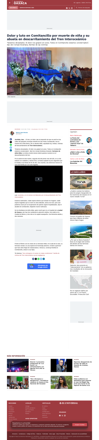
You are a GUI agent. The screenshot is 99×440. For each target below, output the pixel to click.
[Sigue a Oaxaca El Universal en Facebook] (67, 8)
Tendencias (12, 417)
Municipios (11, 411)
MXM (32, 7)
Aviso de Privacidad (59, 426)
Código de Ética (31, 433)
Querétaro (28, 411)
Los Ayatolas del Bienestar (76, 162)
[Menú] (9, 2)
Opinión (73, 132)
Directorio (14, 433)
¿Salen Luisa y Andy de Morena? (77, 153)
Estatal (10, 406)
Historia (68, 433)
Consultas (45, 417)
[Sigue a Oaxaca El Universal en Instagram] (72, 8)
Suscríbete (13, 7)
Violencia (38, 433)
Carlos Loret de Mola (77, 159)
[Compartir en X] (11, 142)
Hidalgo (27, 406)
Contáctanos (22, 433)
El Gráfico (45, 406)
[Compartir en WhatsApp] (11, 145)
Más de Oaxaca (13, 419)
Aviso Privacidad (60, 433)
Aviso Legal (52, 433)
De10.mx (44, 415)
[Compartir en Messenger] (11, 147)
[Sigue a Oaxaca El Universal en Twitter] (70, 8)
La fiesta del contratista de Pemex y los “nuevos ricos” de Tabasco (76, 141)
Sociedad (17, 129)
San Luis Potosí (29, 409)
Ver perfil (19, 133)
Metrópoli (11, 408)
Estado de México (30, 408)
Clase (43, 408)
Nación (10, 415)
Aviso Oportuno (46, 413)
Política (11, 413)
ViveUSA (44, 409)
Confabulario (45, 411)
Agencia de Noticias (25, 7)
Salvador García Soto (77, 149)
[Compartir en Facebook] (11, 139)
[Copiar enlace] (11, 150)
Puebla (27, 413)
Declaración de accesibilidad (79, 433)
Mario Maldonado (76, 135)
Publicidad (45, 433)
